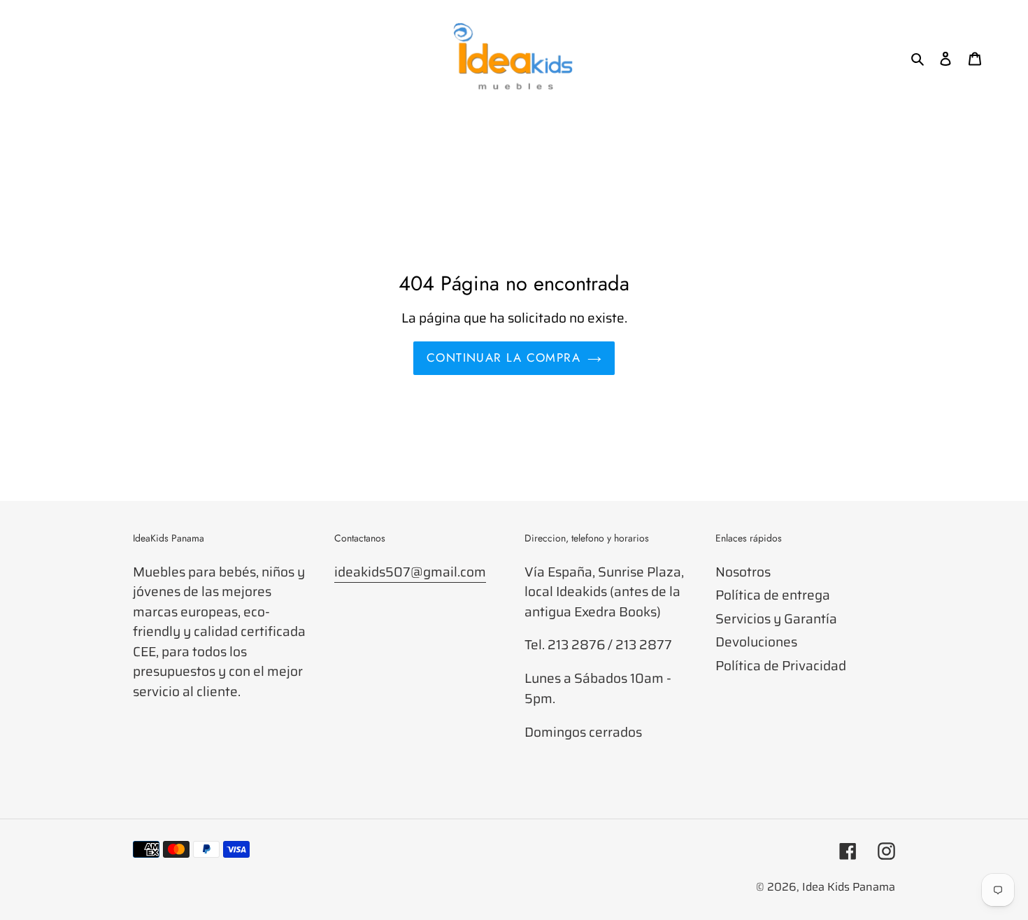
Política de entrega (772, 594)
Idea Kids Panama (848, 887)
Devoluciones (756, 641)
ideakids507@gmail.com (410, 571)
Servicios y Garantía (776, 618)
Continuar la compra (503, 357)
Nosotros (743, 571)
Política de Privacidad (780, 665)
